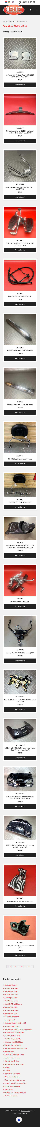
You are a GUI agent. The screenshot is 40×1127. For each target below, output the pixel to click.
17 (25, 967)
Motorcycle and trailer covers (14, 1080)
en (15, 2)
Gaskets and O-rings (11, 1061)
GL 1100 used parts (11, 994)
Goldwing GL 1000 (10, 985)
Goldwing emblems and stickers (15, 1048)
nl (7, 2)
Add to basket (20, 85)
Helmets (7, 1067)
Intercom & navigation (12, 1074)
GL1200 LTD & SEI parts (13, 1004)
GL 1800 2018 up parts (12, 1036)
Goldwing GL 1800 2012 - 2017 (15, 1023)
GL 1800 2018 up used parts (14, 1032)
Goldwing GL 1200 (10, 998)
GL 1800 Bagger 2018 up (13, 1039)
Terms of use (25, 1111)
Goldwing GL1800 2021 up (13, 1042)
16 (22, 967)
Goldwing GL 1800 (10, 1013)
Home (5, 21)
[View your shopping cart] (31, 10)
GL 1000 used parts (11, 988)
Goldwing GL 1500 (10, 1007)
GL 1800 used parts (11, 1017)
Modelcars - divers (10, 1096)
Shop (10, 21)
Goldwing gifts (9, 1051)
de (11, 2)
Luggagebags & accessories (14, 1064)
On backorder (20, 250)
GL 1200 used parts (11, 1001)
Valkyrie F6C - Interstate (12, 1045)
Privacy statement (18, 1113)
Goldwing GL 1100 (10, 991)
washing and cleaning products (15, 1093)
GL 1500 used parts (11, 1010)
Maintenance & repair (11, 1077)
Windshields (8, 1089)
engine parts (11, 1020)
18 (28, 967)
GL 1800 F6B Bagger (11, 1026)
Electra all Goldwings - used (14, 1055)
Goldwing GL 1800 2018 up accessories (18, 1029)
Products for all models (12, 1086)
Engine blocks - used (11, 1058)
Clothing (7, 1070)
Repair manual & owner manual (15, 1083)
